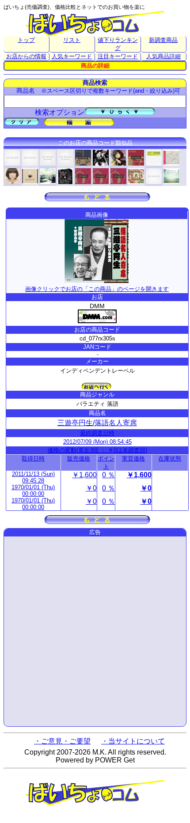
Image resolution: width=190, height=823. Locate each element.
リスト (71, 40)
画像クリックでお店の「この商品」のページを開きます (97, 289)
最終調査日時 (97, 433)
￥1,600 (84, 475)
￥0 (91, 488)
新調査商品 (163, 40)
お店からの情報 (26, 56)
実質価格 (133, 458)
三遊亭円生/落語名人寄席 (97, 423)
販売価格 (78, 458)
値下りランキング (118, 44)
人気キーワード (72, 56)
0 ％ (108, 475)
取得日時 (33, 458)
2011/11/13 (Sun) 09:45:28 (33, 477)
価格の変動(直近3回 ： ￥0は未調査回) (97, 450)
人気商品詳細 (163, 56)
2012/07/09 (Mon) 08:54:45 (97, 441)
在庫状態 (169, 458)
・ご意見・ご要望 (62, 741)
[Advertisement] (95, 631)
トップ (26, 40)
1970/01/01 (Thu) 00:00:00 (33, 490)
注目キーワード (118, 56)
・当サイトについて (133, 741)
